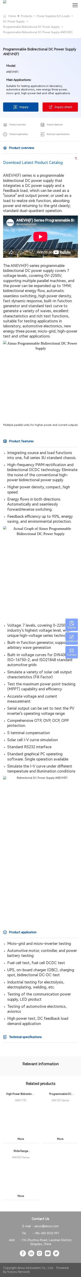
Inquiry (24, 107)
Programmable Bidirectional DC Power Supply (31, 26)
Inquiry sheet (63, 107)
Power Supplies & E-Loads (53, 16)
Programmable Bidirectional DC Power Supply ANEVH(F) (37, 32)
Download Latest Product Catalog (33, 162)
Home (12, 16)
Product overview (17, 124)
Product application (18, 134)
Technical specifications (58, 134)
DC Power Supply (14, 21)
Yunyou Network (18, 1271)
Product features (55, 124)
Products (26, 16)
